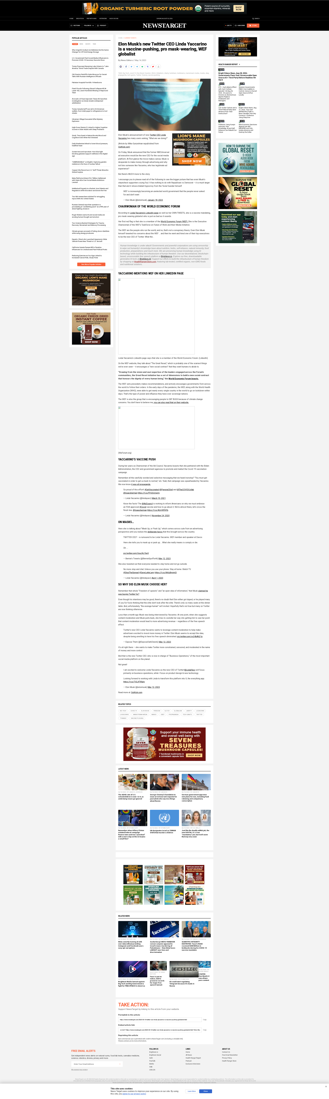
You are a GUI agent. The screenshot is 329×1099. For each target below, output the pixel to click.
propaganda (122, 75)
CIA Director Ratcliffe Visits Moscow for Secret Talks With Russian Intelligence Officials (89, 75)
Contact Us (226, 1052)
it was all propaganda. (141, 484)
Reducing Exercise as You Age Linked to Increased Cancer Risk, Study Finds (87, 257)
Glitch (154, 73)
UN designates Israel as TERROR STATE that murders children (163, 832)
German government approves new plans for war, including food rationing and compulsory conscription (195, 798)
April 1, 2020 (157, 578)
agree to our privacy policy (134, 1094)
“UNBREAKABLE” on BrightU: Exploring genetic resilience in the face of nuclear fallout (89, 163)
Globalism (159, 73)
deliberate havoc (155, 532)
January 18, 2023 (155, 200)
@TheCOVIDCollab (185, 489)
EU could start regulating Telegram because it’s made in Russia (182, 984)
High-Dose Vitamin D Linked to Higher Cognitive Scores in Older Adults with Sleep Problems (89, 128)
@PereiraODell (166, 489)
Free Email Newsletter (230, 1055)
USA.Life (152, 1070)
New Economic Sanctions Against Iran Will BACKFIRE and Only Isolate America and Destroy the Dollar (248, 128)
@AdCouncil (147, 503)
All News (189, 1055)
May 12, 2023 (164, 558)
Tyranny (144, 75)
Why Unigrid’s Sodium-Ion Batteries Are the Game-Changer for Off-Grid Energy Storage (90, 51)
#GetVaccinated (152, 489)
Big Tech (126, 73)
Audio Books (113, 18)
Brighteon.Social (155, 1055)
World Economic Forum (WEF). (174, 221)
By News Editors (125, 60)
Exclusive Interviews (193, 1064)
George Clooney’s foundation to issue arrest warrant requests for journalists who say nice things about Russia (163, 798)
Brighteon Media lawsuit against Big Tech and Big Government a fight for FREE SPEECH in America (131, 984)
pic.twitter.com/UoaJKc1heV (136, 553)
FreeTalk (152, 1061)
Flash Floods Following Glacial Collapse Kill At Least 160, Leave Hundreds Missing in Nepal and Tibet (90, 91)
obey (207, 73)
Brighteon (80, 18)
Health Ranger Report (228, 64)
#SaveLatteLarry (146, 572)
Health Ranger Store (229, 1061)
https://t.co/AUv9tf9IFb (157, 510)
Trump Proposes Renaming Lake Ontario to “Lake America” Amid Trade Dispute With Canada (90, 67)
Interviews (103, 18)
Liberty (166, 73)
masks (202, 73)
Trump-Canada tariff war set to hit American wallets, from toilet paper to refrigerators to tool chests (89, 111)
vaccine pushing (154, 75)
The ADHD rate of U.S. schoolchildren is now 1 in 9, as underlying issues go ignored (131, 797)
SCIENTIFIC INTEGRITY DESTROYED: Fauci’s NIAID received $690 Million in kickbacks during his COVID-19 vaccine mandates (194, 946)
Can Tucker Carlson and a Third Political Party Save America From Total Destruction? (227, 111)
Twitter (138, 75)
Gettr (151, 1058)
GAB (150, 1067)
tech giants (131, 75)
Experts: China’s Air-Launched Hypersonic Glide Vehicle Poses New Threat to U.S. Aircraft (89, 240)
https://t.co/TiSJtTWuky (134, 682)
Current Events (130, 38)
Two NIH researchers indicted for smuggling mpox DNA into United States (88, 198)
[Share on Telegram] (137, 66)
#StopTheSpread (131, 572)
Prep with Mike (92, 18)
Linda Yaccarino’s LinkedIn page (144, 213)
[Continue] (120, 1064)
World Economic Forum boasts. (183, 378)
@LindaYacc (189, 670)
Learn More (192, 1091)
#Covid (143, 507)
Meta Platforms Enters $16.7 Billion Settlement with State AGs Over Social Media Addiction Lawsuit (89, 180)
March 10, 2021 (159, 498)
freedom (148, 73)
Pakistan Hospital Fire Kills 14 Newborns (87, 82)
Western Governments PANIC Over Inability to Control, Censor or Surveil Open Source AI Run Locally (248, 91)
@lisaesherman (130, 493)
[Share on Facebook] (126, 66)
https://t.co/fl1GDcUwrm (149, 493)
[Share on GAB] (142, 66)
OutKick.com (123, 147)
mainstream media (192, 73)
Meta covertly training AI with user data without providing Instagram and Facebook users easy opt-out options (130, 945)
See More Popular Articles (91, 264)
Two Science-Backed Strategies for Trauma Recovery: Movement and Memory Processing (89, 224)
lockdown (173, 73)
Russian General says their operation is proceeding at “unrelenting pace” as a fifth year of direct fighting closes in (90, 207)
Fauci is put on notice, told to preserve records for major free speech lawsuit (157, 981)
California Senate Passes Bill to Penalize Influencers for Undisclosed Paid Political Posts (89, 248)
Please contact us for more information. (132, 1041)
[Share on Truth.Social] (148, 66)
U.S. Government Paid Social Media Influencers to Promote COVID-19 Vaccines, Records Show (90, 59)
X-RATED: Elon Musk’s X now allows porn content (204, 977)
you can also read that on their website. (171, 402)
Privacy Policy (227, 1058)
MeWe (151, 1064)
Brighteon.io (166, 256)
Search (257, 18)
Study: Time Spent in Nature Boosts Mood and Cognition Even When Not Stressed (89, 137)
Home (71, 18)
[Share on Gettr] (153, 66)
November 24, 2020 (161, 515)
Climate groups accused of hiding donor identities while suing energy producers (90, 232)
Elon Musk (140, 73)
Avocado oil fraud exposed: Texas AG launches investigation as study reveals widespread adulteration (89, 101)
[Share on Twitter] (131, 66)
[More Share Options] (158, 66)
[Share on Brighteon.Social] (121, 66)
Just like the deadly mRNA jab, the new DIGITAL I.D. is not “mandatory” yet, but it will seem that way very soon (195, 833)
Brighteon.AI (145, 259)
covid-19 (133, 73)
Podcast (189, 1061)
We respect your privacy (79, 1069)
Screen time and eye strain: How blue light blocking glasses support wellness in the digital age (89, 154)
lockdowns (181, 73)
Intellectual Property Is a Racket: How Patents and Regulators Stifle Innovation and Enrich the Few (90, 189)
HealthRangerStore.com (145, 262)
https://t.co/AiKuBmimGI (166, 572)
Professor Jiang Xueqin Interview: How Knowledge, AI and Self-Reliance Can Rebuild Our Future (227, 128)
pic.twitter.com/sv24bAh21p (190, 636)
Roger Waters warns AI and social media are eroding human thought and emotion (88, 216)
